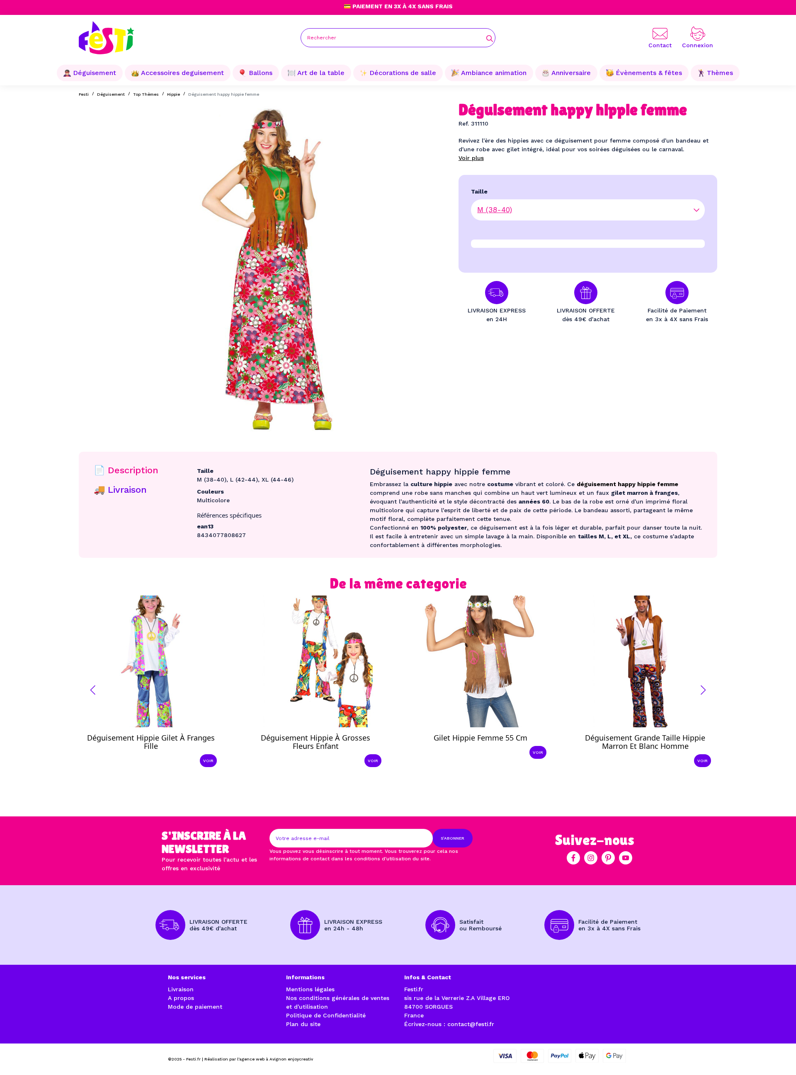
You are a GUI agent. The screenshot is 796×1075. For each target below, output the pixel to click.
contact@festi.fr (470, 1024)
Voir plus (471, 158)
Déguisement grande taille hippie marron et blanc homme (645, 742)
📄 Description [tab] (126, 470)
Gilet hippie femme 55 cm (480, 738)
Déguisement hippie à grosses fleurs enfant (315, 742)
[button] (93, 690)
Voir (208, 760)
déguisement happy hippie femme (627, 484)
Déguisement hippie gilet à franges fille (151, 742)
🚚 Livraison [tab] (120, 489)
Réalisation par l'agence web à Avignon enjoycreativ (258, 1059)
